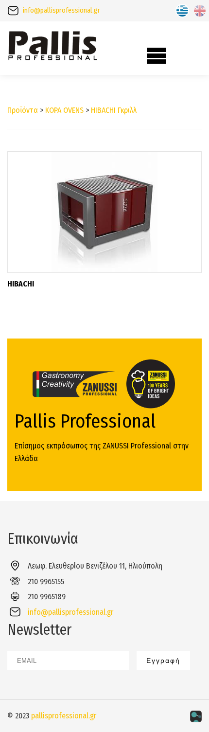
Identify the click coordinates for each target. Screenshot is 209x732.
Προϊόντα (22, 110)
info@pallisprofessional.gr (61, 10)
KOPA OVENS (64, 110)
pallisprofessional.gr (63, 715)
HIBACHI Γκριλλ (114, 110)
